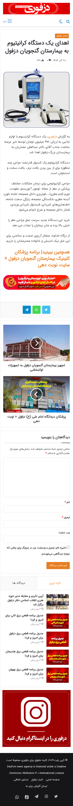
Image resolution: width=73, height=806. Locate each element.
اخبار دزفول (62, 35)
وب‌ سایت (64, 533)
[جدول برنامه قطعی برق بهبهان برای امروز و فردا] (57, 675)
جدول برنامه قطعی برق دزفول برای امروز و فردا (26, 635)
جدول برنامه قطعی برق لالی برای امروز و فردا (24, 617)
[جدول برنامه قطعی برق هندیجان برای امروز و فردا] (57, 657)
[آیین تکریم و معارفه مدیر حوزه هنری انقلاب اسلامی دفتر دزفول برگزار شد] (57, 601)
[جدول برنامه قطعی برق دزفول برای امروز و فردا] (57, 639)
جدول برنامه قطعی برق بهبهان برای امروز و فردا (26, 671)
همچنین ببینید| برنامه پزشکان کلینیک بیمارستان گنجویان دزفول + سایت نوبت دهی (37, 258)
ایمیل (66, 517)
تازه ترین (55, 583)
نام (67, 502)
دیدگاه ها (18, 583)
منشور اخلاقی (21, 780)
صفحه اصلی (52, 780)
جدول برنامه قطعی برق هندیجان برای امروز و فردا (24, 653)
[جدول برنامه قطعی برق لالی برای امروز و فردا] (57, 621)
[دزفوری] (36, 8)
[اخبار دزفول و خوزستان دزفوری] (36, 282)
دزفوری (52, 137)
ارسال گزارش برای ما (36, 786)
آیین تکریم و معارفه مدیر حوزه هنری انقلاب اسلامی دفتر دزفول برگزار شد (25, 600)
